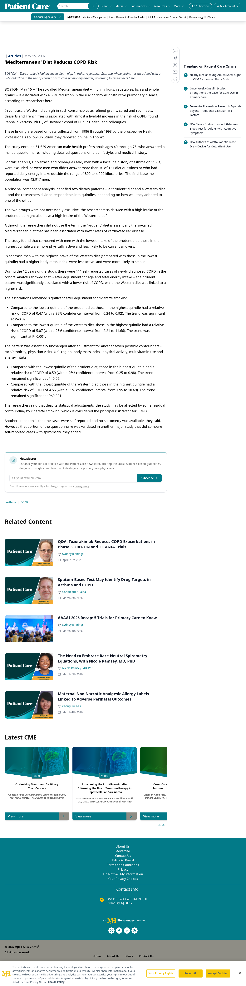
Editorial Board (123, 860)
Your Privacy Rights (161, 973)
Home (97, 956)
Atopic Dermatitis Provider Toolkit (127, 17)
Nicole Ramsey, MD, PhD (77, 668)
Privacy (123, 869)
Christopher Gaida (74, 592)
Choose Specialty (45, 17)
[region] (123, 973)
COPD (24, 502)
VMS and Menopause (94, 17)
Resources (160, 6)
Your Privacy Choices (123, 879)
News (105, 6)
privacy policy (82, 486)
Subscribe (147, 478)
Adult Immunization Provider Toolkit (167, 17)
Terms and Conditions (123, 865)
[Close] (240, 973)
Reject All (190, 973)
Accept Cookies (217, 973)
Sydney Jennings (73, 554)
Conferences (138, 6)
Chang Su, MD (71, 706)
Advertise (123, 851)
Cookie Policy (56, 982)
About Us (123, 846)
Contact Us (123, 856)
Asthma (11, 502)
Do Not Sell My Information (123, 874)
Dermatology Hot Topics (202, 17)
